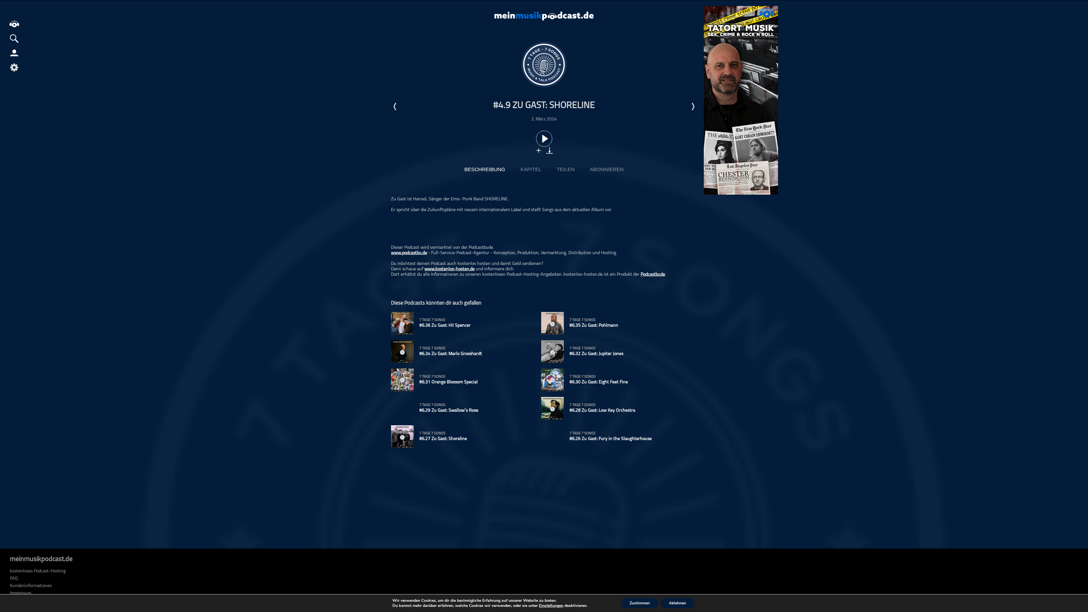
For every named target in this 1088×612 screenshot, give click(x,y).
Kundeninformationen (31, 586)
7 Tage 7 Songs (432, 320)
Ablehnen (677, 603)
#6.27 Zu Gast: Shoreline (443, 439)
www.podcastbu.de (409, 253)
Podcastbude (653, 274)
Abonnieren (607, 169)
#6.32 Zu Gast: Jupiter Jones (596, 354)
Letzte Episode (395, 106)
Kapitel (530, 169)
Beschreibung (484, 169)
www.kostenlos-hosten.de (449, 269)
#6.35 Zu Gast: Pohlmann (594, 325)
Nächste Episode (692, 106)
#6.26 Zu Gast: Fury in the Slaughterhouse (611, 439)
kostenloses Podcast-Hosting (38, 571)
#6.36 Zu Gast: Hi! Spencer (445, 325)
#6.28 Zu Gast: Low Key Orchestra (602, 410)
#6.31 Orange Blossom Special (448, 382)
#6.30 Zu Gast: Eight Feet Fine (599, 382)
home (14, 24)
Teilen (566, 169)
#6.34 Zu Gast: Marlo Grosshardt (450, 354)
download (549, 150)
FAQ (14, 578)
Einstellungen (551, 605)
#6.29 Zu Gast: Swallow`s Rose (448, 410)
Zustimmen (640, 603)
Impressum (20, 593)
